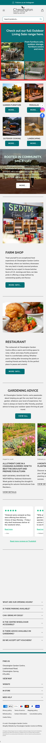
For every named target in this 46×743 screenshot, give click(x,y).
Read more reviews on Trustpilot (23, 541)
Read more (9, 529)
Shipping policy (33, 710)
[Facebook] (42, 115)
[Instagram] (42, 110)
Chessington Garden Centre (17, 723)
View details (9, 492)
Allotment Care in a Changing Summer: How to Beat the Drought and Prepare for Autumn (17, 467)
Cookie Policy (7, 717)
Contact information (20, 714)
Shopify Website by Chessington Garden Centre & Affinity (22, 726)
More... (12, 110)
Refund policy (7, 714)
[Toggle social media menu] (42, 105)
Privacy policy (7, 710)
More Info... (15, 285)
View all (23, 416)
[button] (4, 10)
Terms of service (20, 710)
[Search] (40, 19)
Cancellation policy (36, 714)
